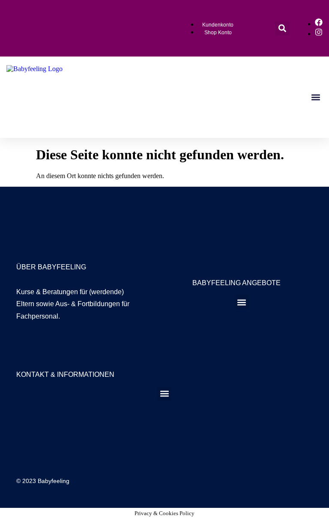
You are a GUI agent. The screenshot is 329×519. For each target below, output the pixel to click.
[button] (282, 28)
